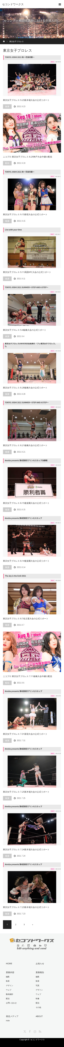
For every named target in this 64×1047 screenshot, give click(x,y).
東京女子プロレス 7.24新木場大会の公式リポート (26, 849)
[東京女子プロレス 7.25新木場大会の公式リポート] (32, 767)
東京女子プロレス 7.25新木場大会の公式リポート (26, 791)
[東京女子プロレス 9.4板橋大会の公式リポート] (32, 305)
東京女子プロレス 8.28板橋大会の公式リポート (25, 387)
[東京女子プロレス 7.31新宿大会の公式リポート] (32, 709)
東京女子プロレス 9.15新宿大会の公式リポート (25, 214)
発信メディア (12, 1016)
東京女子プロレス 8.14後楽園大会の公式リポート (26, 560)
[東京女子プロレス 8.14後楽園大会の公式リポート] (32, 536)
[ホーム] (4, 39)
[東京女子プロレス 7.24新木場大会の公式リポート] (32, 825)
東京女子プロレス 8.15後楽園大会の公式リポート (26, 503)
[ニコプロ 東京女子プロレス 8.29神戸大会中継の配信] (32, 133)
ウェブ (8, 990)
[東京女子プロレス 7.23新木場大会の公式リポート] (32, 882)
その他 (38, 1007)
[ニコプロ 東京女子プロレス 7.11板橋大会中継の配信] (32, 651)
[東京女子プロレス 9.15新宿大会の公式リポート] (32, 190)
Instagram (34, 1031)
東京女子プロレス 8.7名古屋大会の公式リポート (25, 618)
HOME (9, 963)
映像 (37, 998)
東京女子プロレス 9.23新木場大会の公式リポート (26, 100)
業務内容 (10, 972)
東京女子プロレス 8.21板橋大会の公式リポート (25, 445)
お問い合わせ (11, 1003)
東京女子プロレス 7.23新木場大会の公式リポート (26, 907)
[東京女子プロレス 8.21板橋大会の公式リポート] (32, 421)
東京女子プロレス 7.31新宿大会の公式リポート (25, 733)
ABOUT (39, 1016)
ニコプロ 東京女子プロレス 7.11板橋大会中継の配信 (27, 676)
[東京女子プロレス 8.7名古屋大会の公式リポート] (32, 594)
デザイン (9, 985)
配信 (7, 163)
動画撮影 (9, 994)
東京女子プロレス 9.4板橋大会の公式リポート (24, 329)
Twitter (24, 1031)
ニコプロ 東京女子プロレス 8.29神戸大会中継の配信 (27, 156)
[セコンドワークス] (27, 4)
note (8, 1020)
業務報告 (40, 972)
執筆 (7, 106)
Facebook (29, 1031)
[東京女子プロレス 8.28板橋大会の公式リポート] (32, 363)
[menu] (60, 4)
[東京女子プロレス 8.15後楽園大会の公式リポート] (32, 478)
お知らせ (40, 963)
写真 (37, 985)
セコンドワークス (37, 1039)
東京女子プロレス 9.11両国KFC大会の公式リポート (27, 272)
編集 (8, 976)
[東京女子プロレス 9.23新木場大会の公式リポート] (32, 75)
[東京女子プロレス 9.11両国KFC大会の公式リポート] (32, 247)
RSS (39, 1031)
